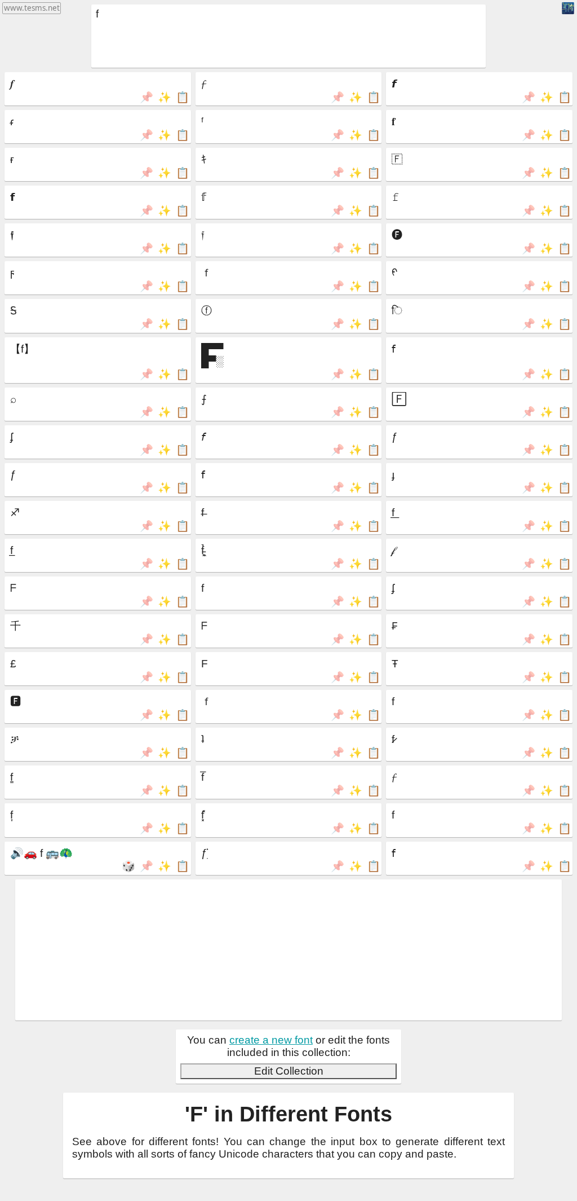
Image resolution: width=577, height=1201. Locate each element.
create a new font (271, 1040)
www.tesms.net (32, 8)
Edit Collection (288, 1071)
